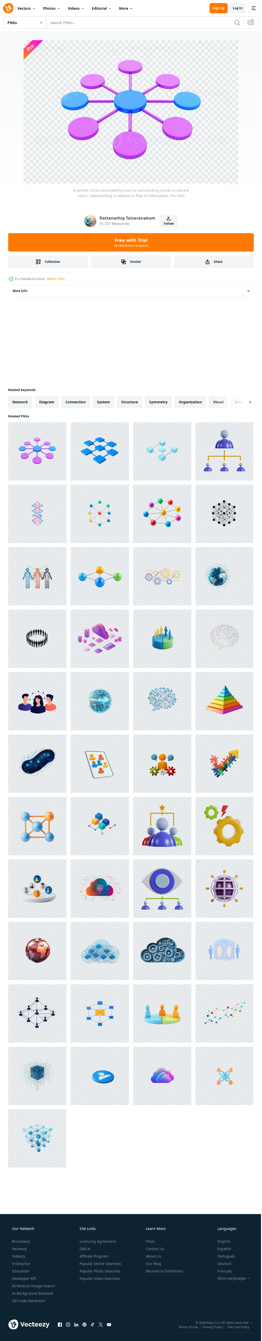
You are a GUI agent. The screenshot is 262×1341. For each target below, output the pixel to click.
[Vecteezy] (8, 8)
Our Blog (153, 1263)
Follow (167, 223)
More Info (20, 291)
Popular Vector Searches (100, 1263)
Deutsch (221, 1263)
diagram (46, 401)
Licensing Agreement (97, 1241)
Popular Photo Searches (99, 1271)
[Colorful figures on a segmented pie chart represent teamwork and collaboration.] (162, 1013)
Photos (49, 8)
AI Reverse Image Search (33, 1285)
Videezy (18, 1256)
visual (218, 401)
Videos (74, 8)
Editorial (99, 8)
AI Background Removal (32, 1293)
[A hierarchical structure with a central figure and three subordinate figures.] (224, 451)
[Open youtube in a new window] (109, 1324)
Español (221, 1248)
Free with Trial (129, 242)
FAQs (149, 1241)
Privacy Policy (209, 1326)
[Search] (233, 22)
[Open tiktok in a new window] (93, 1324)
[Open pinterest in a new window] (84, 1324)
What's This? (56, 279)
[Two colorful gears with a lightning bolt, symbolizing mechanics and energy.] (224, 826)
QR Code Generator (28, 1300)
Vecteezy (19, 1248)
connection (76, 401)
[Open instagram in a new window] (68, 1324)
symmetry (158, 401)
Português (223, 1256)
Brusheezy (20, 1241)
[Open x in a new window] (101, 1324)
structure (129, 401)
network (20, 401)
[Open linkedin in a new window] (76, 1324)
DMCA (84, 1248)
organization (190, 401)
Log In (234, 8)
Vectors (24, 8)
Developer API (24, 1278)
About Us (153, 1256)
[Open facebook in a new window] (60, 1324)
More (123, 8)
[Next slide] (242, 402)
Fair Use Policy (235, 1326)
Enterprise (20, 1263)
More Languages (228, 1278)
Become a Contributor (164, 1271)
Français (221, 1271)
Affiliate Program (93, 1256)
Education (20, 1271)
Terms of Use (184, 1326)
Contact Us (154, 1248)
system (103, 401)
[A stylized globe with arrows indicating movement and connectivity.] (224, 888)
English (220, 1241)
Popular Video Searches (99, 1278)
